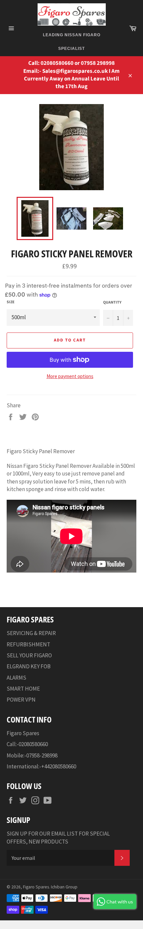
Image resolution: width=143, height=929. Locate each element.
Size (11, 302)
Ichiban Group (64, 887)
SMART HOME (23, 688)
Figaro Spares (36, 887)
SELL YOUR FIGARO (29, 655)
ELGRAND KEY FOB (29, 666)
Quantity (112, 302)
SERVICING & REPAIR (31, 633)
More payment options (70, 376)
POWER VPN (21, 699)
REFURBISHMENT (28, 644)
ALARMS (16, 677)
